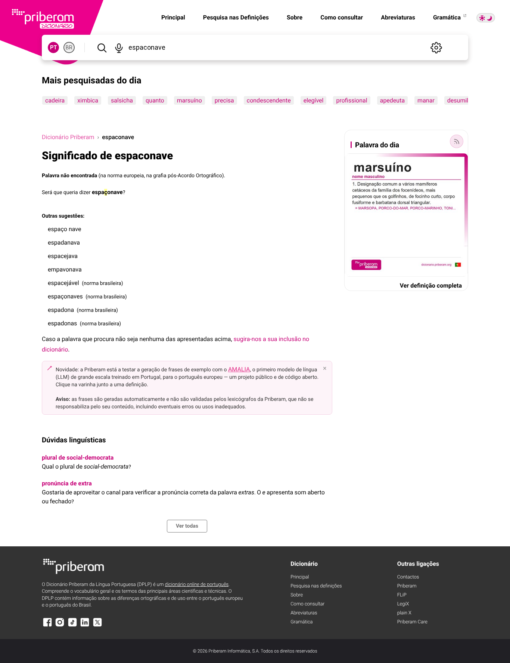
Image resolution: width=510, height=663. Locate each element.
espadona (61, 309)
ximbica (87, 100)
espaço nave (64, 229)
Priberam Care (412, 622)
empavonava (65, 269)
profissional (351, 100)
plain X (404, 613)
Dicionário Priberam (68, 137)
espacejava (63, 256)
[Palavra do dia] (456, 141)
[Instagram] (59, 625)
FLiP (402, 595)
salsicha (122, 100)
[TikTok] (72, 625)
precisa (224, 100)
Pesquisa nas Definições (236, 17)
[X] (97, 625)
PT (53, 47)
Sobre (294, 17)
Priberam (407, 586)
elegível (314, 100)
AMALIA (239, 369)
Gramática (447, 17)
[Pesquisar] (101, 47)
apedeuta (392, 100)
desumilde (461, 100)
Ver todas (187, 526)
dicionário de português (197, 584)
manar (426, 100)
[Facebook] (47, 625)
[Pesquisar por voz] (118, 47)
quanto (155, 100)
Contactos (408, 577)
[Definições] (436, 47)
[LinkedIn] (84, 625)
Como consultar (341, 17)
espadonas (62, 323)
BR (69, 47)
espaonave (107, 192)
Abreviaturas (398, 17)
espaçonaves (65, 296)
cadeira (55, 100)
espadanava (64, 242)
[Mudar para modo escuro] (485, 17)
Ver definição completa (431, 285)
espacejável (63, 282)
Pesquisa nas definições (316, 586)
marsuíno (189, 100)
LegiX (403, 604)
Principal (173, 17)
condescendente (269, 100)
